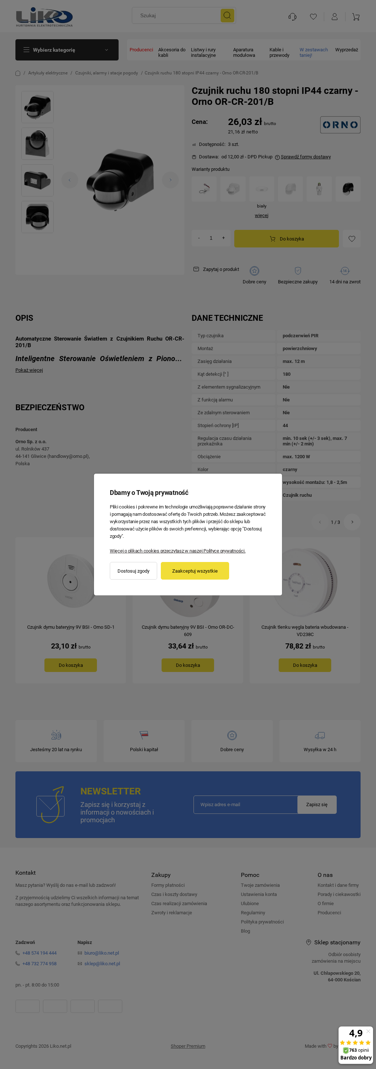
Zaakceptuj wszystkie (195, 571)
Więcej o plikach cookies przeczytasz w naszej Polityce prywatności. (178, 551)
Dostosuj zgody (133, 571)
